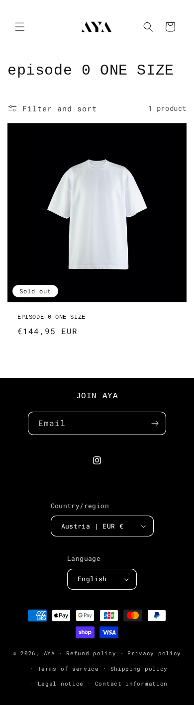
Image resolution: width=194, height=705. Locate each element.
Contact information (131, 683)
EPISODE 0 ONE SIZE (51, 317)
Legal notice (61, 683)
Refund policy (91, 653)
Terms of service (68, 668)
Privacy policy (154, 653)
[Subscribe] (155, 423)
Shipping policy (139, 668)
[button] (20, 27)
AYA (49, 653)
